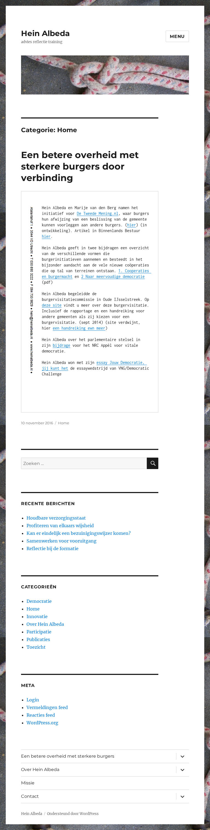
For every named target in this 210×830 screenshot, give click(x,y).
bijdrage (61, 345)
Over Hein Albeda (45, 624)
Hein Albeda (45, 33)
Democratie (39, 601)
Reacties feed (41, 715)
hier (131, 225)
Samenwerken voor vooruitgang (62, 541)
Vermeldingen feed (47, 707)
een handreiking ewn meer (79, 328)
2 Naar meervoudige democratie (113, 276)
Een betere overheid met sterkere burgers (67, 756)
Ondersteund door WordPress (73, 813)
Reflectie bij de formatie (52, 548)
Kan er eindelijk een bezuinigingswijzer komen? (79, 533)
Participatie (39, 632)
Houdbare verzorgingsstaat (56, 518)
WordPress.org (42, 722)
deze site (52, 305)
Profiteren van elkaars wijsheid (60, 525)
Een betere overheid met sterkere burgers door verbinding (80, 166)
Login (33, 699)
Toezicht (36, 647)
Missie (27, 782)
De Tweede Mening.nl (97, 213)
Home (63, 423)
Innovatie (37, 616)
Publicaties (38, 639)
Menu (177, 36)
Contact (30, 796)
